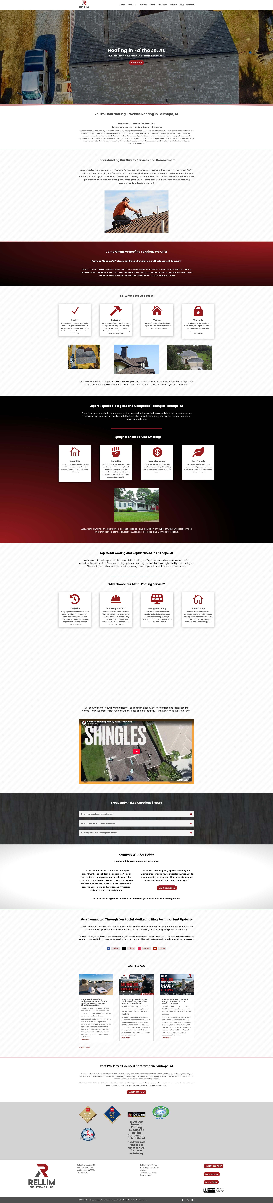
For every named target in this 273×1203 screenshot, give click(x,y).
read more (85, 1039)
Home (122, 5)
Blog (181, 5)
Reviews (173, 5)
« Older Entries (84, 1047)
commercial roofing (89, 1013)
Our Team (162, 5)
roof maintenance (97, 1016)
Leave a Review (211, 1174)
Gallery (143, 5)
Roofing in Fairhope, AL (136, 50)
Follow (115, 948)
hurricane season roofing (131, 1009)
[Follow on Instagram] (139, 948)
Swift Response (167, 887)
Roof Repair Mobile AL (173, 1011)
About (152, 5)
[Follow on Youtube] (155, 948)
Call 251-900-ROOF (136, 1092)
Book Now (136, 62)
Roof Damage (167, 1009)
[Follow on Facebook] (108, 948)
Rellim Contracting (90, 1008)
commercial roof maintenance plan (95, 1011)
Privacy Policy (211, 1182)
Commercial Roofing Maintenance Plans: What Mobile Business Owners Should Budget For (94, 1002)
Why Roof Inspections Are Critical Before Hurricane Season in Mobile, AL (134, 1001)
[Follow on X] (124, 948)
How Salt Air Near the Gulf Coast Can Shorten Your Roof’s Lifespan (175, 1001)
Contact (190, 5)
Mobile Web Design (138, 1200)
